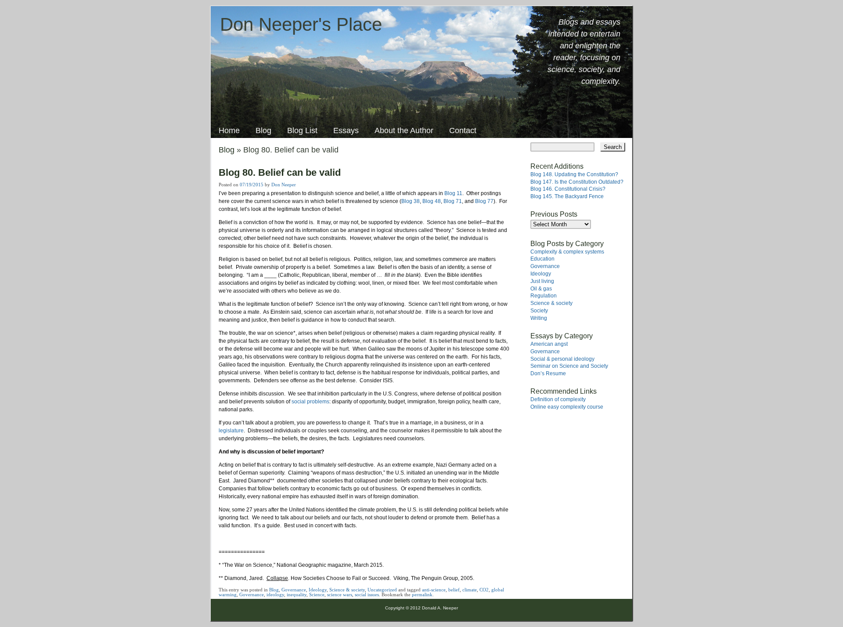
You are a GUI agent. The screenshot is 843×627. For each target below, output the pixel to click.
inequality (296, 594)
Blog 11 (453, 193)
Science (316, 594)
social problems (310, 402)
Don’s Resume (548, 373)
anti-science (434, 589)
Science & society (347, 589)
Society (539, 311)
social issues (367, 594)
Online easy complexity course (566, 407)
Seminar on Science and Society (569, 366)
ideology (275, 594)
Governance (293, 589)
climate (469, 589)
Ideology (318, 589)
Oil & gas (541, 289)
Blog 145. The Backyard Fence (567, 196)
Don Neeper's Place (301, 24)
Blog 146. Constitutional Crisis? (567, 189)
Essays (346, 130)
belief (454, 589)
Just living (542, 281)
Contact (462, 130)
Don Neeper (283, 184)
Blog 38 (410, 201)
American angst (549, 344)
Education (542, 259)
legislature (231, 431)
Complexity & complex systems (567, 252)
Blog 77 (484, 201)
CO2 (484, 589)
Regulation (543, 296)
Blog (263, 130)
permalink (422, 594)
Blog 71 (452, 201)
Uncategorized (382, 589)
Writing (538, 318)
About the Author (404, 130)
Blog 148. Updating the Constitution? (574, 174)
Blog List (302, 130)
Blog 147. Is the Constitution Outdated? (576, 182)
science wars (339, 594)
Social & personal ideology (562, 359)
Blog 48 (431, 201)
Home (229, 130)
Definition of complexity (558, 399)
